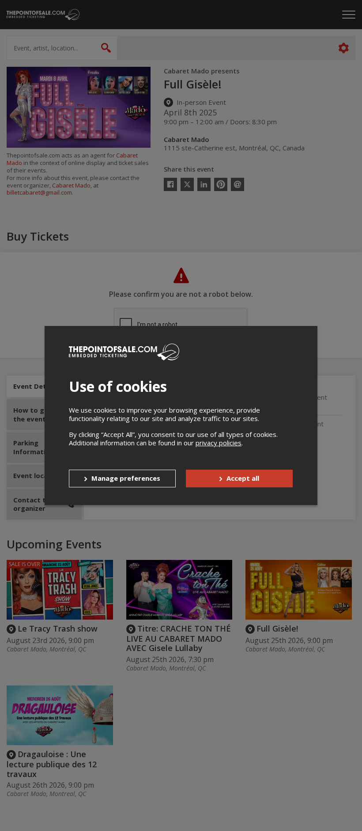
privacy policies (218, 442)
